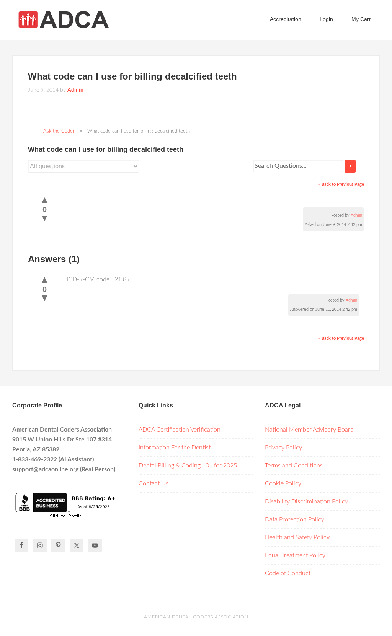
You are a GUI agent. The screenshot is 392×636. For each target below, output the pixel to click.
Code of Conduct (287, 573)
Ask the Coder (59, 131)
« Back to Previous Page (341, 184)
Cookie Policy (283, 483)
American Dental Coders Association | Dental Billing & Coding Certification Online (73, 19)
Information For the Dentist (175, 448)
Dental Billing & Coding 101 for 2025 (188, 465)
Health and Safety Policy (297, 537)
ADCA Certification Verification (179, 430)
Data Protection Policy (294, 519)
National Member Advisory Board (309, 430)
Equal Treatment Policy (295, 555)
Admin (356, 215)
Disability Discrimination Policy (306, 501)
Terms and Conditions (294, 465)
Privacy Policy (283, 448)
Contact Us (153, 483)
